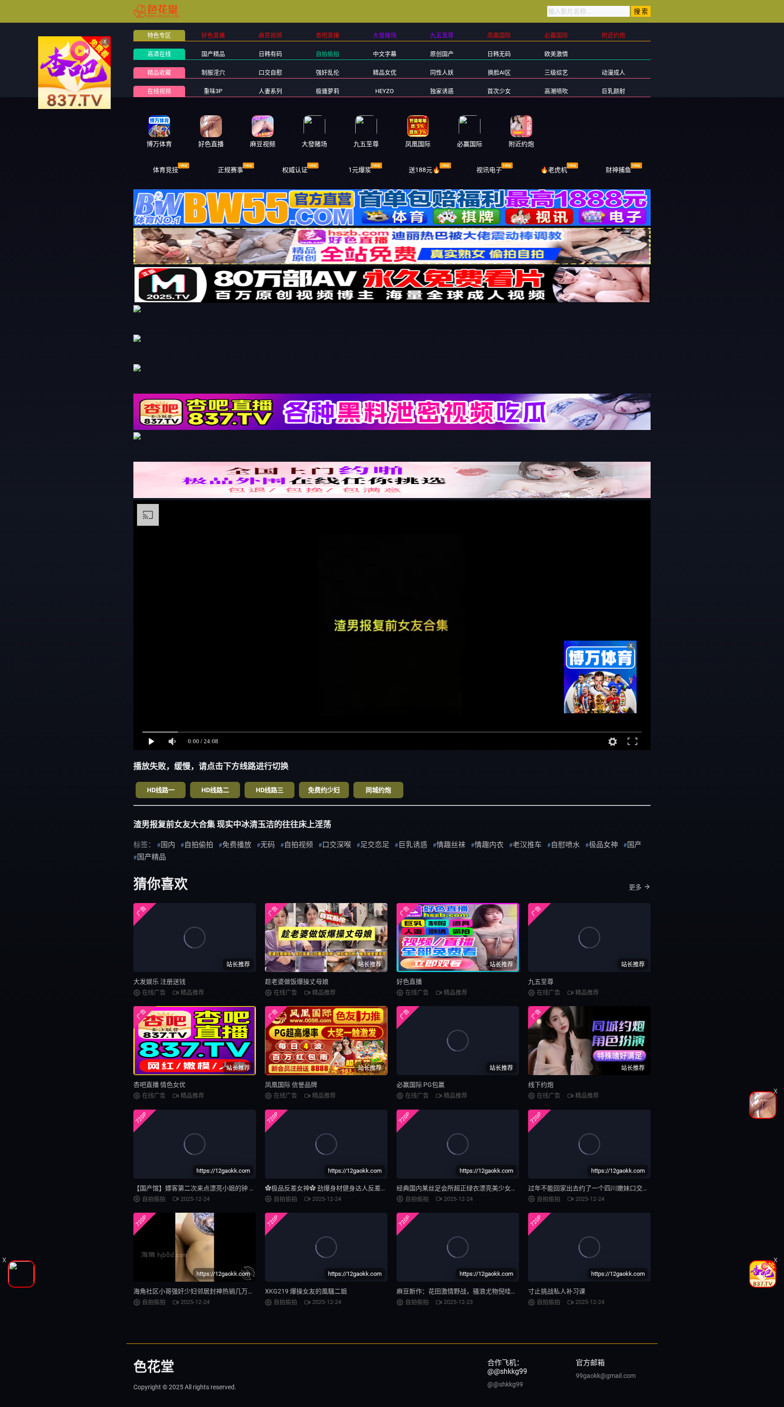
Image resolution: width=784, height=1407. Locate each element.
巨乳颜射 (613, 91)
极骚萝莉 (327, 91)
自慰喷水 (565, 844)
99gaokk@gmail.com (606, 1375)
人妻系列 (270, 91)
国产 (634, 844)
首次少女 (499, 91)
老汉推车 (527, 844)
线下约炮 (541, 1084)
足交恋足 (374, 844)
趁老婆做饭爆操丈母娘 (296, 981)
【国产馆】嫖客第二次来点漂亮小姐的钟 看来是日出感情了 (216, 1188)
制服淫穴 (213, 72)
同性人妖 (442, 72)
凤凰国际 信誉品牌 (291, 1084)
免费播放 (236, 844)
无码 (267, 844)
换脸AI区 (499, 72)
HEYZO (384, 91)
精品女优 (385, 72)
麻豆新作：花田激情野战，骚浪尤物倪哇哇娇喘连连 (470, 1291)
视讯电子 (489, 169)
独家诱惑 (442, 91)
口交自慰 (270, 72)
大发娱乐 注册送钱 (159, 981)
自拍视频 (298, 844)
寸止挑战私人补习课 (556, 1291)
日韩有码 (270, 53)
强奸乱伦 (327, 72)
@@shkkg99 (505, 1384)
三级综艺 (556, 72)
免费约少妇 (324, 790)
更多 (635, 887)
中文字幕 (385, 53)
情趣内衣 (489, 844)
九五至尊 (541, 981)
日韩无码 (499, 53)
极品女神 (603, 844)
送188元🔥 (424, 169)
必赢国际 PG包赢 (421, 1084)
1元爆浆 (359, 169)
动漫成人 (613, 72)
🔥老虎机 (553, 169)
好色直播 (409, 981)
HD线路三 (270, 790)
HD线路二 (215, 790)
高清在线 (159, 53)
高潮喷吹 (556, 91)
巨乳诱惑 (412, 844)
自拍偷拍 (327, 53)
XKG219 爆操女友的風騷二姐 (306, 1291)
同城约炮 (378, 790)
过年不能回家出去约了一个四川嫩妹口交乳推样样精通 (604, 1188)
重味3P (213, 91)
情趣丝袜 (451, 844)
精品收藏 (159, 72)
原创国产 (442, 53)
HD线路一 (161, 790)
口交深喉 (336, 844)
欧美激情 (556, 53)
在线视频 (159, 91)
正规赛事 (230, 169)
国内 (168, 844)
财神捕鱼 (618, 169)
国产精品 (213, 53)
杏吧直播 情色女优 (159, 1084)
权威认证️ (295, 169)
